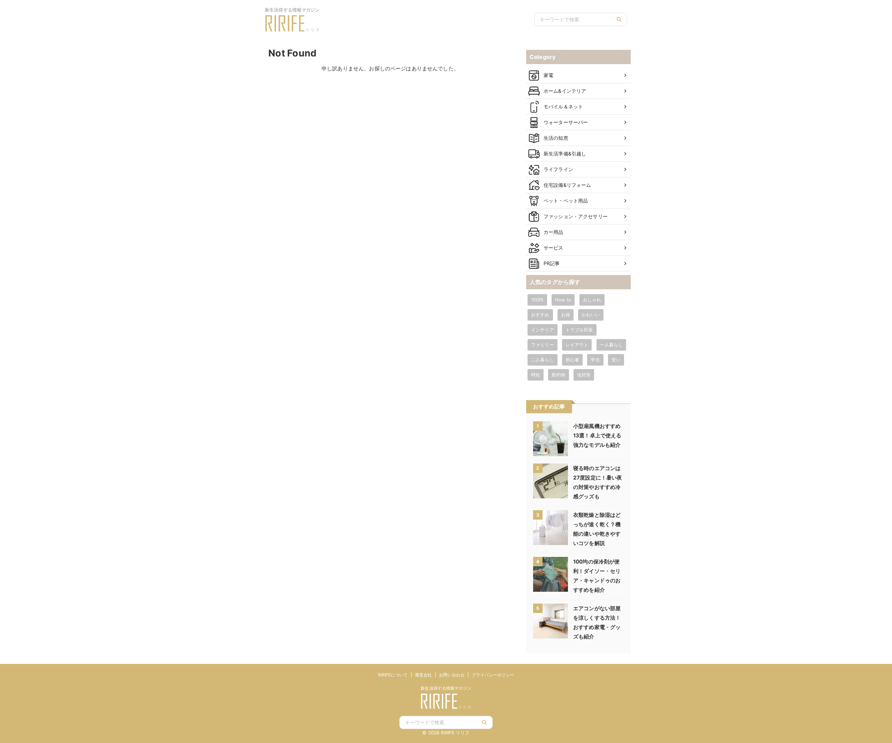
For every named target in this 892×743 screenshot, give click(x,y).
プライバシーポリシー (493, 674)
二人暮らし (542, 359)
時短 (535, 374)
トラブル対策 (579, 329)
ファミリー (542, 344)
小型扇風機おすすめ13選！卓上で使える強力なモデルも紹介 (597, 435)
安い (616, 359)
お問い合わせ (451, 674)
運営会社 (423, 674)
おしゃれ (592, 299)
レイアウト (577, 344)
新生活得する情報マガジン (446, 688)
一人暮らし (611, 344)
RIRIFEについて (393, 674)
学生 (595, 359)
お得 (565, 314)
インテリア (542, 329)
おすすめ (540, 314)
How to (563, 299)
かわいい (591, 314)
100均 (537, 299)
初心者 (572, 359)
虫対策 (584, 374)
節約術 (558, 374)
